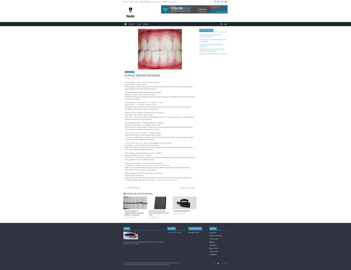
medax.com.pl (213, 251)
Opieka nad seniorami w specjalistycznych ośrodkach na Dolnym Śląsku (171, 2)
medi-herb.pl (213, 245)
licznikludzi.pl (213, 254)
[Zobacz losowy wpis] (226, 24)
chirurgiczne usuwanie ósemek (167, 180)
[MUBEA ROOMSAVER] (185, 198)
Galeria (145, 24)
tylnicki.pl (212, 242)
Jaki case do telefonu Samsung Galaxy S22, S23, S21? (159, 213)
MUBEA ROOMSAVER (182, 211)
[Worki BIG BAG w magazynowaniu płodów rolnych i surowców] (135, 198)
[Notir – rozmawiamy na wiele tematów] (125, 24)
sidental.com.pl (213, 239)
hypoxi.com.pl (213, 248)
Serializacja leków (131, 188)
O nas (139, 24)
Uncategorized (129, 72)
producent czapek (188, 188)
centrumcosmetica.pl (215, 235)
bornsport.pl (212, 232)
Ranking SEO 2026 (193, 232)
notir (137, 78)
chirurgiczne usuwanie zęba (161, 165)
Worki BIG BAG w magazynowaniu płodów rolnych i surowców (133, 213)
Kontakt (132, 24)
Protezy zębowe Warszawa (133, 143)
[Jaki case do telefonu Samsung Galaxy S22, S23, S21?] (160, 198)
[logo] (130, 232)
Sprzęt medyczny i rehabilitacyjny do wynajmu (212, 54)
